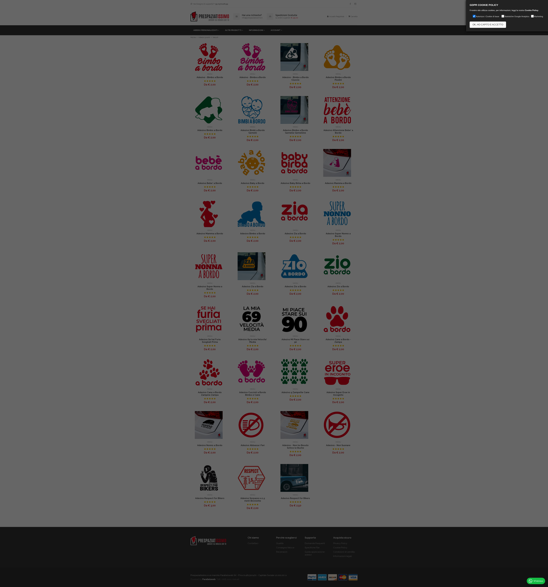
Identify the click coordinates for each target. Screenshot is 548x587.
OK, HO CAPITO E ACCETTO (488, 24)
